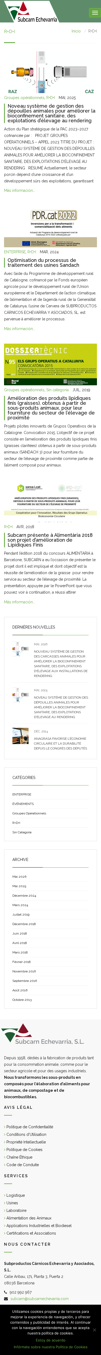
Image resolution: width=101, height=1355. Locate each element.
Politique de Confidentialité (29, 1127)
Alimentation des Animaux (28, 1218)
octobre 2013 (22, 1000)
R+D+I (50, 98)
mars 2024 (20, 905)
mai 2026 (19, 877)
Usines (11, 1203)
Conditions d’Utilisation (25, 1134)
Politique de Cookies (24, 1149)
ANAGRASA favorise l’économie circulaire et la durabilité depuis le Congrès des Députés (60, 743)
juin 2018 (19, 933)
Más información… (19, 190)
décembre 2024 (24, 895)
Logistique (15, 1195)
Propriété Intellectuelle (25, 1142)
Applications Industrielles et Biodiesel (38, 1226)
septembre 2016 (24, 981)
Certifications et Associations (30, 1233)
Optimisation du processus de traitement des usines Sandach (43, 262)
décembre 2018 (24, 924)
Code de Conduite (22, 1165)
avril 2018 (19, 943)
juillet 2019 (20, 914)
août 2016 (19, 990)
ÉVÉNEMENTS (23, 804)
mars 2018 (20, 952)
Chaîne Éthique (18, 1157)
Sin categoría (57, 390)
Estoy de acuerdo (50, 1340)
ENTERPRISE (15, 252)
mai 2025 (19, 886)
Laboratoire (15, 1210)
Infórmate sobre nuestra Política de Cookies (51, 1347)
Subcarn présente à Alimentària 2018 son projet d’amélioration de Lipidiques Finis (50, 540)
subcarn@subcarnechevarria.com (40, 1299)
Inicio (76, 31)
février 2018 (21, 962)
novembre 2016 (24, 971)
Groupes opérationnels (24, 98)
